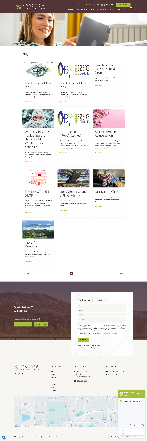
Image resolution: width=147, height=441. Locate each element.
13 (81, 273)
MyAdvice (62, 437)
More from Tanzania (32, 244)
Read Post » (28, 102)
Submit (83, 340)
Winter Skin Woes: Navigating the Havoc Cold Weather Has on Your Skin (37, 139)
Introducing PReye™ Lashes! (70, 133)
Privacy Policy (103, 333)
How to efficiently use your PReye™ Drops (107, 69)
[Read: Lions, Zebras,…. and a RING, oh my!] (73, 178)
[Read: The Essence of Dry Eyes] (38, 70)
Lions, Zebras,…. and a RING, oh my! (73, 193)
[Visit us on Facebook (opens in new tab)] (75, 4)
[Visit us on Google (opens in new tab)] (81, 4)
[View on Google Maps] (73, 411)
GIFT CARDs (41, 324)
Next (122, 273)
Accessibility (106, 437)
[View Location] (86, 4)
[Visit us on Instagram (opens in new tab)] (78, 4)
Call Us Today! (23, 324)
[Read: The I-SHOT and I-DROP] (38, 178)
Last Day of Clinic (107, 192)
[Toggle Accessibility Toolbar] (4, 437)
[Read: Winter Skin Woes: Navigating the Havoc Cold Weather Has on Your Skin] (38, 118)
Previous (25, 273)
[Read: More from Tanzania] (38, 229)
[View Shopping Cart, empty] (129, 9)
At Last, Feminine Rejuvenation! (106, 133)
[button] (74, 9)
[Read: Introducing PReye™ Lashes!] (73, 118)
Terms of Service (111, 333)
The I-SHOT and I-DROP (37, 193)
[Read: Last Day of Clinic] (109, 178)
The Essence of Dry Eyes (38, 85)
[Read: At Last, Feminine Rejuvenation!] (109, 118)
